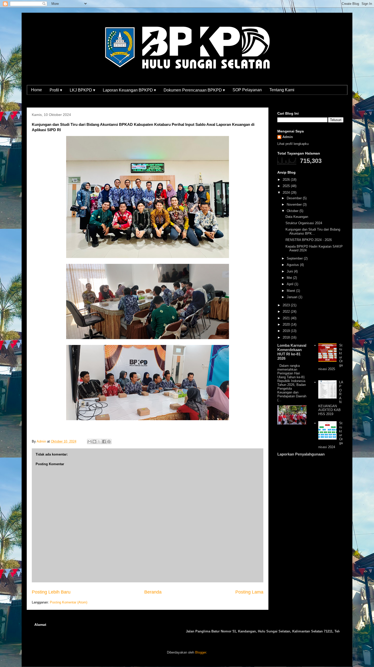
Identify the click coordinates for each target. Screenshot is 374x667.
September (295, 258)
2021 (287, 318)
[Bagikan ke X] (99, 441)
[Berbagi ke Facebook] (104, 441)
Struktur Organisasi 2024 (303, 223)
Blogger (200, 652)
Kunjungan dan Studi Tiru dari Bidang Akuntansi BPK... (312, 231)
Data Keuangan (296, 217)
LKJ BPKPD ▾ (82, 90)
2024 (287, 192)
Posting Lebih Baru (51, 592)
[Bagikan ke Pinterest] (108, 441)
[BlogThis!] (94, 441)
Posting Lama (249, 592)
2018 (287, 337)
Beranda (153, 592)
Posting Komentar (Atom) (68, 602)
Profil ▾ (56, 90)
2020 (287, 324)
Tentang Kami (281, 90)
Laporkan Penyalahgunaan (301, 454)
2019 (287, 331)
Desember (295, 198)
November (295, 204)
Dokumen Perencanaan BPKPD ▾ (194, 90)
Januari (292, 297)
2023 (287, 305)
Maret (291, 291)
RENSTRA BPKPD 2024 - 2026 (308, 240)
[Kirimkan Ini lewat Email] (89, 441)
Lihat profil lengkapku (293, 144)
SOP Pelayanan (247, 90)
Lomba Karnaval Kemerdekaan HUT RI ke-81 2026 (291, 351)
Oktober (293, 211)
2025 (287, 186)
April (290, 284)
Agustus (293, 265)
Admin (287, 137)
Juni (290, 271)
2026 (287, 179)
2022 (287, 311)
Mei (290, 278)
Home (36, 90)
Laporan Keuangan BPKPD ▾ (129, 90)
